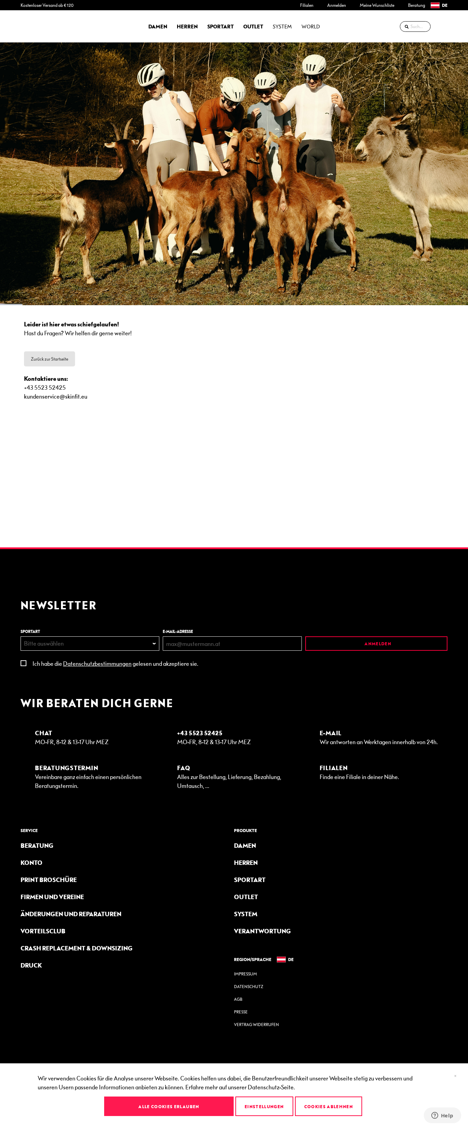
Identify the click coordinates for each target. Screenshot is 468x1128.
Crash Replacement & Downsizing (77, 947)
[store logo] (39, 26)
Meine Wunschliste (377, 5)
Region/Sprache (252, 959)
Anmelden (336, 5)
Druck (31, 965)
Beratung (416, 5)
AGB (238, 999)
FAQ (183, 767)
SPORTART (30, 631)
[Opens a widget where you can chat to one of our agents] (442, 1116)
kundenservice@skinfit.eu (55, 396)
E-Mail (331, 732)
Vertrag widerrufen (256, 1024)
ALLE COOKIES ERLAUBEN (168, 1106)
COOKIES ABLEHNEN (328, 1106)
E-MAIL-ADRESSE (178, 631)
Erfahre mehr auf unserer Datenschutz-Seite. (240, 1086)
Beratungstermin (66, 767)
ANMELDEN (377, 643)
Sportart (250, 879)
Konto (31, 862)
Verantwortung (262, 930)
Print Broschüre (49, 879)
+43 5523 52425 (200, 732)
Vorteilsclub (43, 930)
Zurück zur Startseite (49, 359)
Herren (246, 862)
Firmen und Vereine (52, 896)
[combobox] (415, 26)
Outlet (246, 896)
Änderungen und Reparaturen (71, 913)
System (245, 913)
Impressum (245, 974)
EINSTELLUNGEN (264, 1106)
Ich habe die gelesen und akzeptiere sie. (115, 663)
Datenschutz (248, 986)
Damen (245, 845)
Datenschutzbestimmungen (97, 663)
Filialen (306, 5)
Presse (241, 1012)
